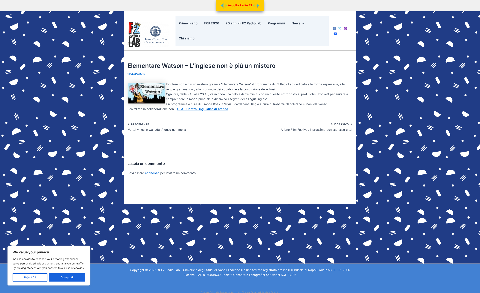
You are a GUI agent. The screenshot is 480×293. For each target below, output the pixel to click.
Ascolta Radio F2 (240, 5)
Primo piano (188, 23)
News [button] (296, 23)
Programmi (276, 23)
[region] (49, 265)
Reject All (30, 277)
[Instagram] (345, 28)
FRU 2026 (211, 23)
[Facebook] (334, 28)
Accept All (67, 277)
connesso (152, 173)
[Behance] (335, 33)
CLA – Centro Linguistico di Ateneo (202, 109)
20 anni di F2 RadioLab (243, 23)
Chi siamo (186, 38)
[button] (302, 23)
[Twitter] (339, 28)
